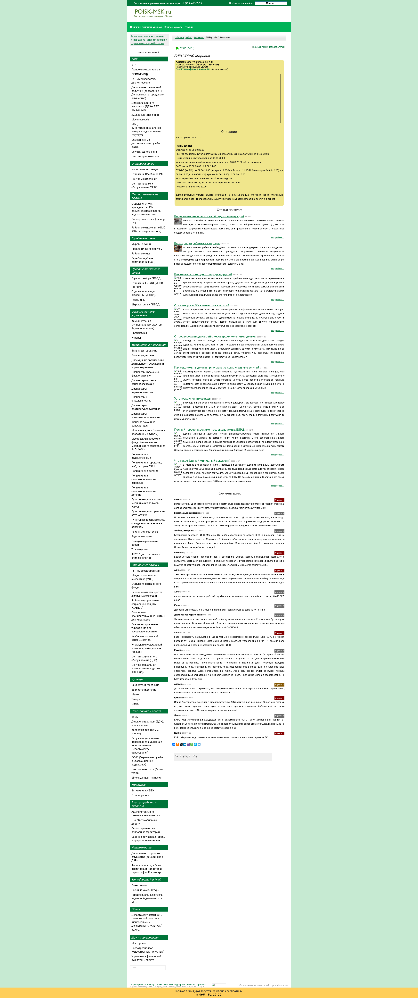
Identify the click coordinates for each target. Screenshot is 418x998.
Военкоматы (139, 885)
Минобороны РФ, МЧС (146, 879)
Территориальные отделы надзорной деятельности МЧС (147, 898)
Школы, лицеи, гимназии (146, 777)
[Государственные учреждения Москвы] (153, 19)
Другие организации (144, 937)
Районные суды (141, 253)
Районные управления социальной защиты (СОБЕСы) (145, 604)
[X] (181, 744)
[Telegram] (199, 744)
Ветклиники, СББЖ (142, 790)
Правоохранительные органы (145, 270)
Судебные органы (143, 238)
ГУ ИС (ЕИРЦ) (187, 48)
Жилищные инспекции (145, 114)
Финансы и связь (142, 163)
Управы (136, 337)
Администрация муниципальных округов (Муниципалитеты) (146, 324)
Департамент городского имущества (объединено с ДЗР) (147, 857)
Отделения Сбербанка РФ (147, 174)
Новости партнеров (196, 984)
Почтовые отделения (144, 178)
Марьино (199, 37)
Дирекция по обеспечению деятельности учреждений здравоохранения (147, 364)
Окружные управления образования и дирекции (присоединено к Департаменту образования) (146, 745)
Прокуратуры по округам (146, 248)
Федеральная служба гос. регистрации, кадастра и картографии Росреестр (147, 869)
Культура (137, 679)
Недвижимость (141, 847)
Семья (135, 909)
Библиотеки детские (143, 689)
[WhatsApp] (191, 744)
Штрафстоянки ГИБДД (145, 304)
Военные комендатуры (145, 890)
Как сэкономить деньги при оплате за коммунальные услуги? (216, 367)
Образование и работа (146, 711)
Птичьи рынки (140, 795)
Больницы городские (144, 350)
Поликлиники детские (144, 470)
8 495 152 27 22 (209, 994)
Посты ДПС (138, 299)
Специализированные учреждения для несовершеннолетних (144, 628)
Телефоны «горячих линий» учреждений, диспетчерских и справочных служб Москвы (149, 40)
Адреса (134, 984)
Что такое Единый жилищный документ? (202, 460)
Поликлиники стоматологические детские (143, 491)
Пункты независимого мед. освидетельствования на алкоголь (148, 523)
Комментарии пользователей (269, 47)
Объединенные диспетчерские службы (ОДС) (145, 143)
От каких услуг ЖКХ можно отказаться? (201, 305)
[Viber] (188, 744)
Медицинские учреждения (148, 344)
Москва (179, 37)
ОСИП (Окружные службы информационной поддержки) (147, 761)
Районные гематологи (145, 531)
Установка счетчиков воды (192, 398)
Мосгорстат (138, 943)
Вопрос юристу (173, 27)
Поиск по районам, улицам (146, 27)
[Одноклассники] (177, 744)
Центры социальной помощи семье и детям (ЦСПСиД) (145, 668)
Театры (135, 699)
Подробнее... (277, 237)
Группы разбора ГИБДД (146, 278)
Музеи (135, 694)
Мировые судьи (141, 244)
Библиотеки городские (145, 685)
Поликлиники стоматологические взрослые (143, 479)
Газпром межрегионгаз (145, 69)
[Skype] (195, 744)
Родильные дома (141, 536)
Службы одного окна (144, 151)
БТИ (134, 64)
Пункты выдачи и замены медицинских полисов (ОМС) (147, 503)
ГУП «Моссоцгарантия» (145, 570)
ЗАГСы (135, 930)
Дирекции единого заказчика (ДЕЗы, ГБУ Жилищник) (145, 106)
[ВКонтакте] (173, 744)
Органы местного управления (142, 313)
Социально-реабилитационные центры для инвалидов (148, 616)
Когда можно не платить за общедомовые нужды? (209, 216)
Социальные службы (145, 565)
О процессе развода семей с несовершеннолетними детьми (215, 336)
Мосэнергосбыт (141, 119)
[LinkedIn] (184, 744)
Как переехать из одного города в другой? (203, 274)
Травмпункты (139, 549)
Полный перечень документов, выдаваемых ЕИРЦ (209, 429)
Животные (138, 784)
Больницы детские (142, 355)
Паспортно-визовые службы (144, 196)
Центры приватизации (145, 156)
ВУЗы (134, 716)
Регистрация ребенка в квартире (197, 243)
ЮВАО (188, 37)
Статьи (189, 27)
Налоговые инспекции (145, 169)
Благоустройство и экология (143, 804)
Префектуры (139, 333)
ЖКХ (134, 59)
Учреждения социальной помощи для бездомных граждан (146, 648)
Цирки (135, 703)
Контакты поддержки (174, 984)
